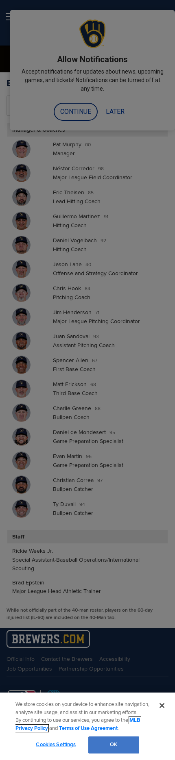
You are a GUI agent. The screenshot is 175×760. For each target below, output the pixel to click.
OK (113, 744)
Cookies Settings (56, 744)
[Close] (162, 705)
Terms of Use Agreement (88, 728)
